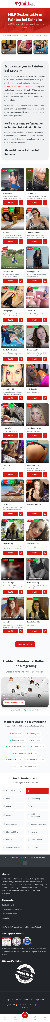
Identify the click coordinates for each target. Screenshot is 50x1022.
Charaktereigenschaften (12, 909)
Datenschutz (28, 999)
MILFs (7, 857)
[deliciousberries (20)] (10, 679)
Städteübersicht (8, 905)
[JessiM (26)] (32, 682)
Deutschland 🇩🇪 (16, 857)
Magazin (5, 918)
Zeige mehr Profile (25, 644)
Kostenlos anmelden (12, 703)
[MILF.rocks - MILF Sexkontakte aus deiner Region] (25, 3)
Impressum (39, 999)
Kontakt (18, 999)
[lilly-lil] (13, 691)
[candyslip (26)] (18, 686)
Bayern (26, 857)
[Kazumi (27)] (36, 685)
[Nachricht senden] (21, 202)
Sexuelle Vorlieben (9, 913)
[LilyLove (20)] (29, 689)
